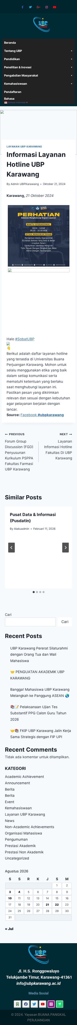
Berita (10, 789)
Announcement (17, 783)
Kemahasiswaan (15, 83)
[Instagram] (47, 7)
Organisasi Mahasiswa (23, 833)
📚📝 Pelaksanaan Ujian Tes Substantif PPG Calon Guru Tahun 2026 (38, 713)
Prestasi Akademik (20, 846)
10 (10, 898)
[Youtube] (55, 7)
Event (9, 802)
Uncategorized (17, 858)
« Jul (9, 929)
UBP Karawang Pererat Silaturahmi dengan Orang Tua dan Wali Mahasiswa (39, 654)
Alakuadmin (21, 528)
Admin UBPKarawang (25, 184)
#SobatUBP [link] (24, 339)
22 (57, 904)
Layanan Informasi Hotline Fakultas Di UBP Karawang (58, 446)
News (9, 821)
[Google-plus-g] (38, 7)
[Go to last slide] (11, 547)
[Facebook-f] (22, 7)
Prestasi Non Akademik (24, 852)
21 (47, 904)
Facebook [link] (42, 415)
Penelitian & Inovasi (17, 67)
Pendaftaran (12, 92)
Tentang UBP (13, 51)
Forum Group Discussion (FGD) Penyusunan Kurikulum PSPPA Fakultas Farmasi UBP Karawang (19, 452)
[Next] (65, 547)
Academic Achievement (24, 777)
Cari (8, 615)
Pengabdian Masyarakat (21, 75)
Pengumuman (16, 839)
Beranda (10, 42)
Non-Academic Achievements (29, 827)
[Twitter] (30, 7)
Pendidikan (12, 59)
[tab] (34, 592)
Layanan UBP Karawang (24, 146)
